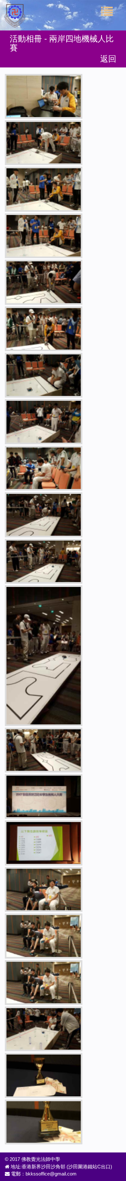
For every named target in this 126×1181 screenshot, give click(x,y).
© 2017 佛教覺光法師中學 (32, 1159)
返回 (108, 58)
